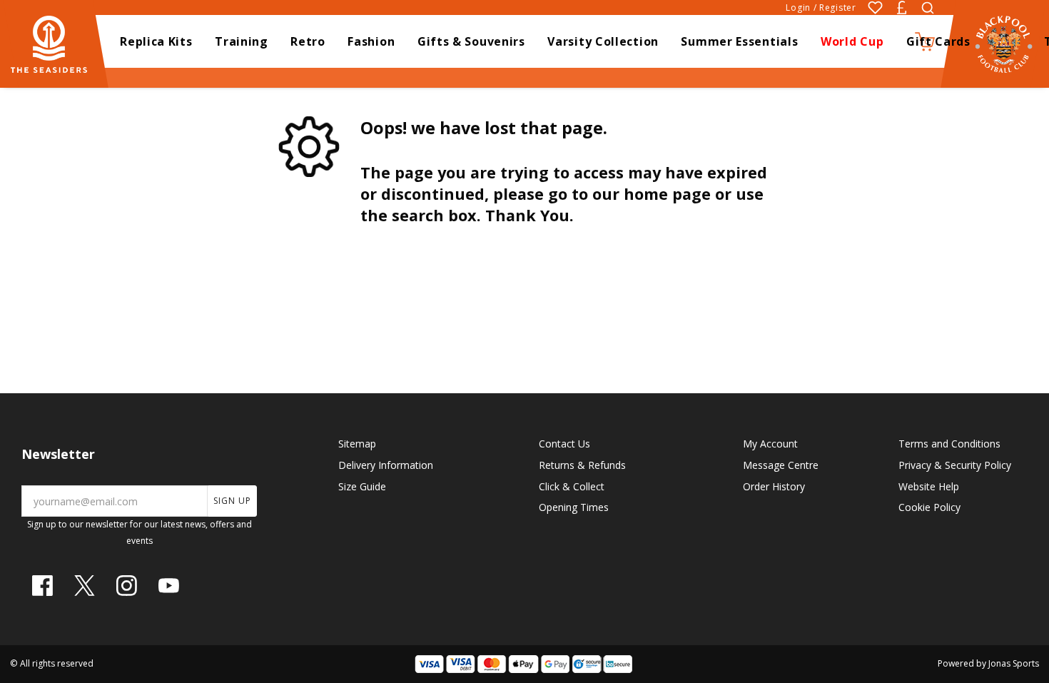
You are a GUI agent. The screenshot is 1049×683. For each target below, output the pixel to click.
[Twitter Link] (84, 585)
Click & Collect (571, 486)
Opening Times (574, 507)
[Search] (928, 8)
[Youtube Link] (168, 585)
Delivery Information (385, 465)
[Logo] (55, 43)
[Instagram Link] (126, 585)
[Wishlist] (875, 7)
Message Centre (781, 465)
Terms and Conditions (949, 443)
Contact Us (564, 443)
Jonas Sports (1013, 663)
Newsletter (58, 453)
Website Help (928, 486)
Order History (774, 486)
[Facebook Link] (42, 585)
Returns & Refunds (582, 465)
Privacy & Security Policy (954, 465)
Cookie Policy (929, 507)
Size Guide (362, 486)
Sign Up (232, 501)
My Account (770, 443)
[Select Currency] (901, 7)
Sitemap (357, 443)
